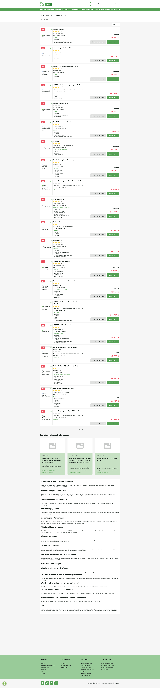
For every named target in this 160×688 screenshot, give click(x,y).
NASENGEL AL (57, 240)
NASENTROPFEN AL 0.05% (62, 325)
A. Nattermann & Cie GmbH (59, 265)
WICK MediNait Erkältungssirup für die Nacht (68, 85)
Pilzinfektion (56, 168)
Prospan (55, 396)
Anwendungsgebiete (86, 673)
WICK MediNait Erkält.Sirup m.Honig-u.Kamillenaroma (65, 303)
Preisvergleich (112, 42)
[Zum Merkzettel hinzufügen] (51, 30)
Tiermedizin (58, 9)
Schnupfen (55, 248)
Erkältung (55, 37)
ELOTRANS (56, 141)
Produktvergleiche (99, 9)
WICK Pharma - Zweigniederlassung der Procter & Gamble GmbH (68, 89)
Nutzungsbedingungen (107, 683)
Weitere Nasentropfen (58, 333)
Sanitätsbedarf (89, 9)
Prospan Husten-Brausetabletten (64, 388)
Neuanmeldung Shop (66, 665)
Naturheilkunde (65, 9)
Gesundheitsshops (85, 665)
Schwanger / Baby (74, 9)
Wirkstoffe (83, 671)
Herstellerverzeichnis (86, 667)
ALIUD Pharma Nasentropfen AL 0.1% (65, 122)
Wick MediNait (56, 312)
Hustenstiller (56, 230)
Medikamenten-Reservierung (48, 665)
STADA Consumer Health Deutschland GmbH (63, 145)
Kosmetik (83, 9)
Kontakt (43, 673)
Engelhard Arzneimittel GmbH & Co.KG (62, 392)
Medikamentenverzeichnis (87, 669)
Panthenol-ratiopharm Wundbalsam (65, 281)
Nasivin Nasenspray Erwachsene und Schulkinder (65, 348)
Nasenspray (56, 357)
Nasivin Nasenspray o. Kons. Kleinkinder (66, 411)
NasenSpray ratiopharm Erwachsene (65, 66)
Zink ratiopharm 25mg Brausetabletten (66, 366)
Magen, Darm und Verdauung (60, 149)
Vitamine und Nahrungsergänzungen (61, 207)
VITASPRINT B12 (58, 199)
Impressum (90, 683)
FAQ (42, 671)
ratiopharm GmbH (57, 52)
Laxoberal (55, 269)
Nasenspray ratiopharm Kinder (63, 48)
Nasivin (54, 189)
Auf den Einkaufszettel (99, 42)
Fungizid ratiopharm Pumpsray (63, 160)
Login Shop (63, 663)
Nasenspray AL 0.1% (59, 29)
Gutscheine (117, 9)
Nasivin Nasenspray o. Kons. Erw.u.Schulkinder (69, 181)
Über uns (43, 663)
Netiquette (116, 683)
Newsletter (43, 669)
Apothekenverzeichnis (86, 663)
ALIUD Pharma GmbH (58, 33)
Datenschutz (97, 683)
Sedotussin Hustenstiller (61, 222)
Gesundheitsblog (109, 9)
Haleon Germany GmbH (58, 203)
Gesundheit (43, 9)
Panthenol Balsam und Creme (60, 289)
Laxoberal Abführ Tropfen (61, 261)
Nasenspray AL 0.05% (60, 103)
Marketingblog (64, 667)
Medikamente (50, 9)
